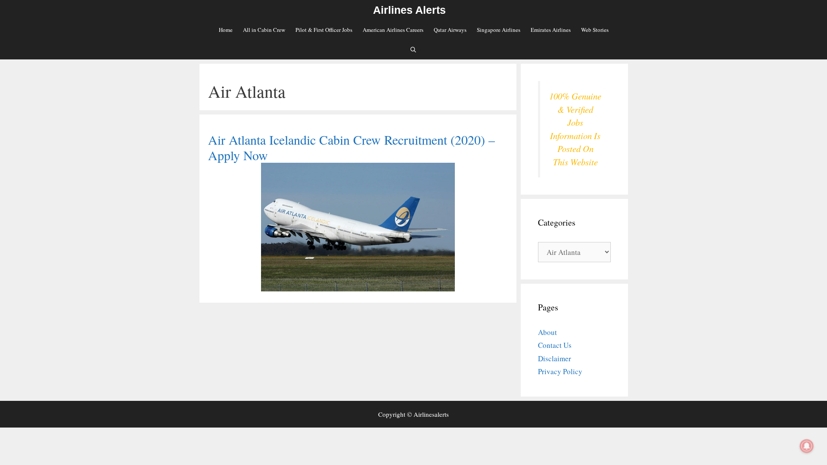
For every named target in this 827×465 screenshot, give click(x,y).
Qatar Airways (450, 30)
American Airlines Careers (393, 30)
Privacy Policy (560, 371)
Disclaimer (554, 358)
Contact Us (555, 345)
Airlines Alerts (409, 10)
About (547, 332)
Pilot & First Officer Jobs (323, 30)
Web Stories (595, 30)
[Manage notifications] (807, 446)
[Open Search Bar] (414, 49)
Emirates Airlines (551, 30)
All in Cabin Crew (264, 30)
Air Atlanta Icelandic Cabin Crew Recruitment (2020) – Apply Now (351, 147)
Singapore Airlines (498, 30)
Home (226, 30)
